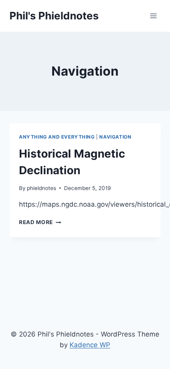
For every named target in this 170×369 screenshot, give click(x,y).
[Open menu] (153, 16)
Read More (40, 222)
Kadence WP (90, 345)
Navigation (115, 137)
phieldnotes (41, 188)
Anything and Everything (57, 137)
